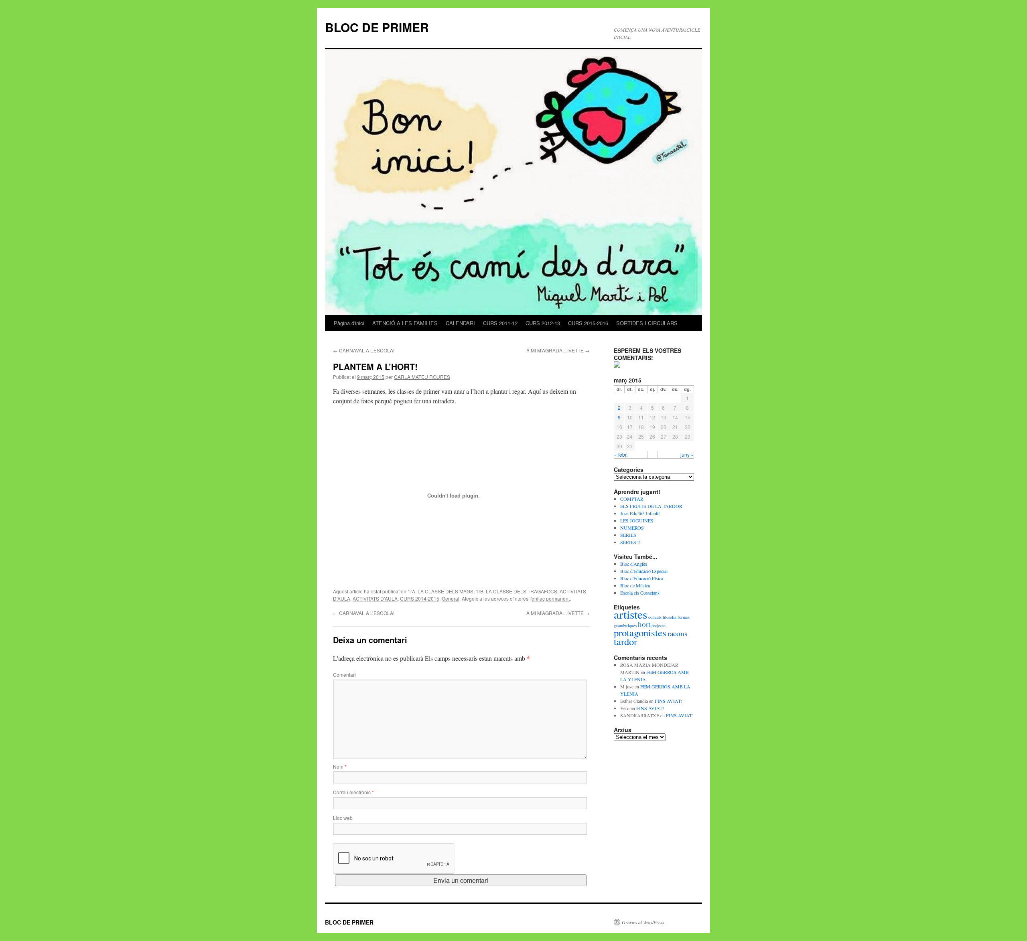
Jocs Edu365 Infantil (640, 513)
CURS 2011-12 (500, 323)
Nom (340, 766)
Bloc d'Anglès (633, 564)
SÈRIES (628, 535)
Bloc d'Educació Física (641, 578)
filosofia (669, 617)
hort (644, 624)
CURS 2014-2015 (419, 598)
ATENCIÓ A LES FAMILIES (405, 323)
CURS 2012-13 (543, 323)
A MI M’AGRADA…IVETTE (558, 350)
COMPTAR (631, 499)
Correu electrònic (353, 792)
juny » (687, 454)
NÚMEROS (632, 527)
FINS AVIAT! (668, 701)
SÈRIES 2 (630, 542)
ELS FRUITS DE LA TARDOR (651, 506)
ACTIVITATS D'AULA (375, 598)
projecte (659, 625)
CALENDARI (460, 323)
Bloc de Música (635, 585)
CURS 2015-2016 (588, 323)
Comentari (344, 674)
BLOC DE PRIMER (377, 27)
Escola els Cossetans (640, 592)
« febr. (620, 454)
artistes (630, 614)
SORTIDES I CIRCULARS (647, 323)
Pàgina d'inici (349, 323)
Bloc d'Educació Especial (644, 571)
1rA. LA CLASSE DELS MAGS (440, 591)
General (450, 598)
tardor (625, 641)
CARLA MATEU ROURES (422, 376)
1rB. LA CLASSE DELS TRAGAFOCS (516, 591)
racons (677, 633)
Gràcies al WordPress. (644, 922)
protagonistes (640, 632)
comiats (655, 617)
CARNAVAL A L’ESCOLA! (363, 350)
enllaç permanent (551, 598)
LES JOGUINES (637, 520)
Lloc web (343, 817)
